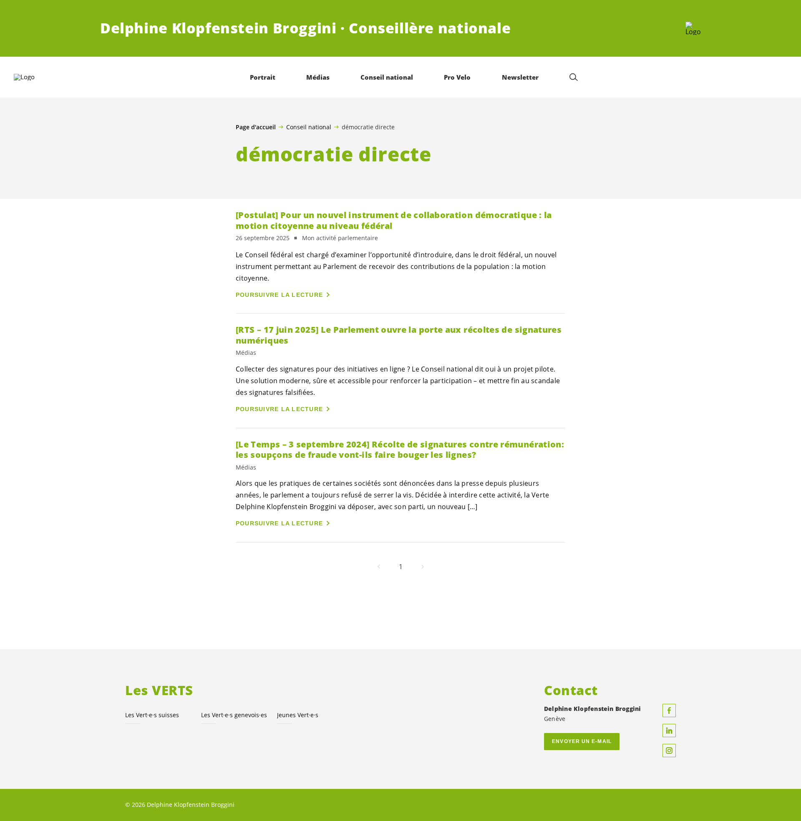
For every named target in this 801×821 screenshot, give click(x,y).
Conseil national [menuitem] (386, 77)
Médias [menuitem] (318, 77)
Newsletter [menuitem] (520, 77)
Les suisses (152, 715)
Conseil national (308, 126)
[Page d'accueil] (693, 28)
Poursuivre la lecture (279, 294)
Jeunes (297, 715)
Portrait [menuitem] (262, 77)
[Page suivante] (422, 566)
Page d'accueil (256, 127)
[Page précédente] (378, 566)
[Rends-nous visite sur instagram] (669, 750)
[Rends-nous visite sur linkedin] (669, 730)
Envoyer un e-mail (582, 741)
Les (234, 715)
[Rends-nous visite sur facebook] (669, 710)
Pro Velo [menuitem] (457, 77)
